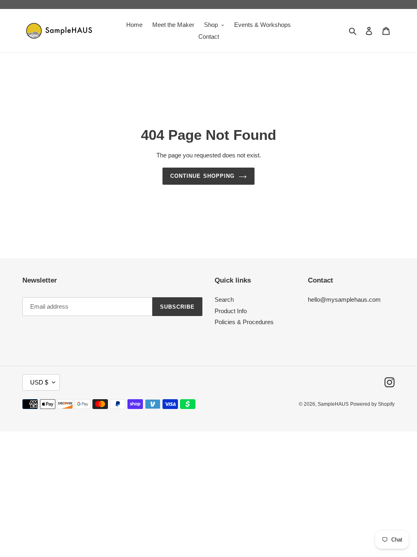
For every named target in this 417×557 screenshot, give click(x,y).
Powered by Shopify (372, 404)
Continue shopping (202, 176)
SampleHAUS (333, 404)
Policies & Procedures (244, 321)
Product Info (231, 310)
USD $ (39, 382)
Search (224, 299)
